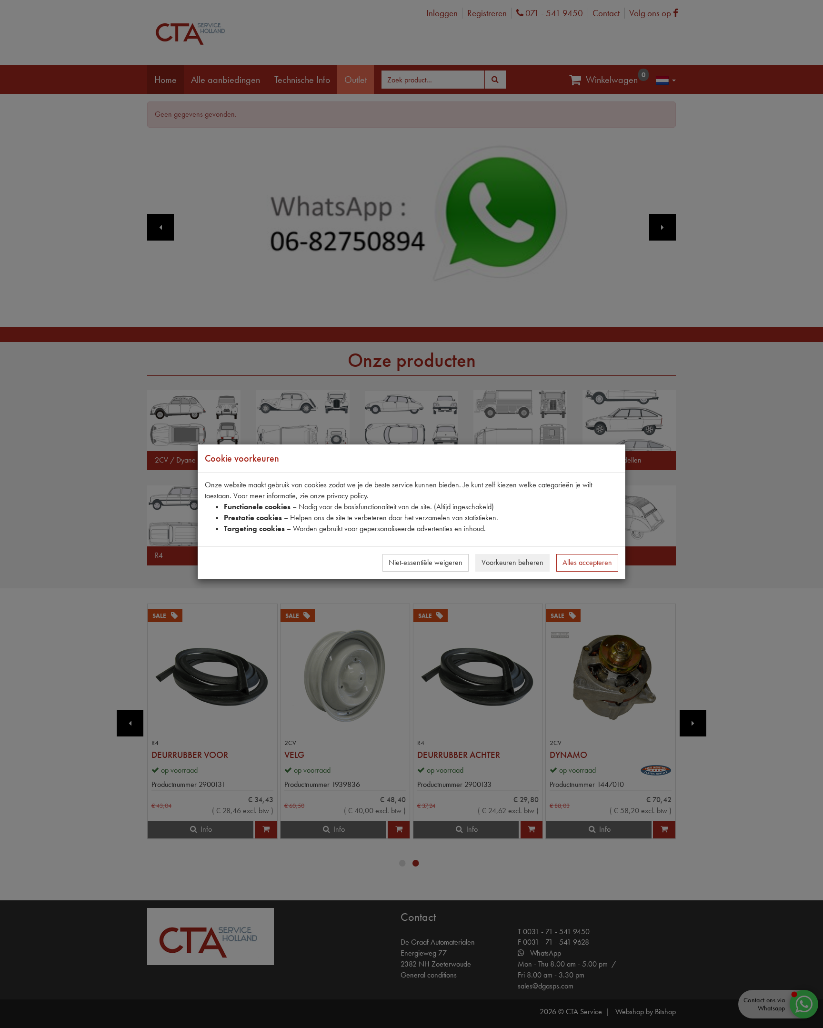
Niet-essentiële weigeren (425, 562)
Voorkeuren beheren (512, 562)
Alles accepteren (587, 562)
